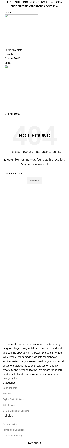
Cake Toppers (10, 387)
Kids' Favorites (10, 405)
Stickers (7, 393)
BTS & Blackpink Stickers (16, 410)
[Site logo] (21, 30)
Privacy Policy (10, 424)
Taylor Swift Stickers (13, 399)
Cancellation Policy (12, 435)
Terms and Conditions (14, 429)
